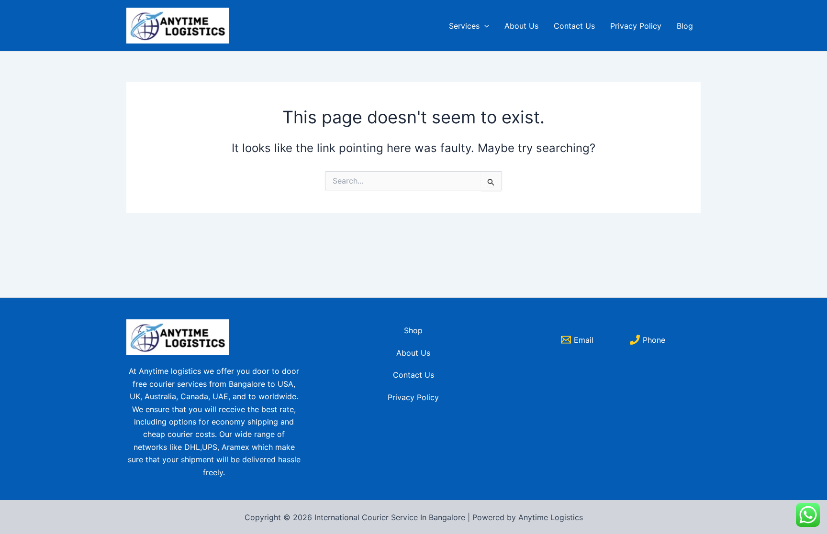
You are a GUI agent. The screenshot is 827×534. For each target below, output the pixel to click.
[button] (484, 26)
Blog (685, 26)
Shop (413, 330)
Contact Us (574, 26)
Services (464, 26)
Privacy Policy (635, 26)
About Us (521, 26)
